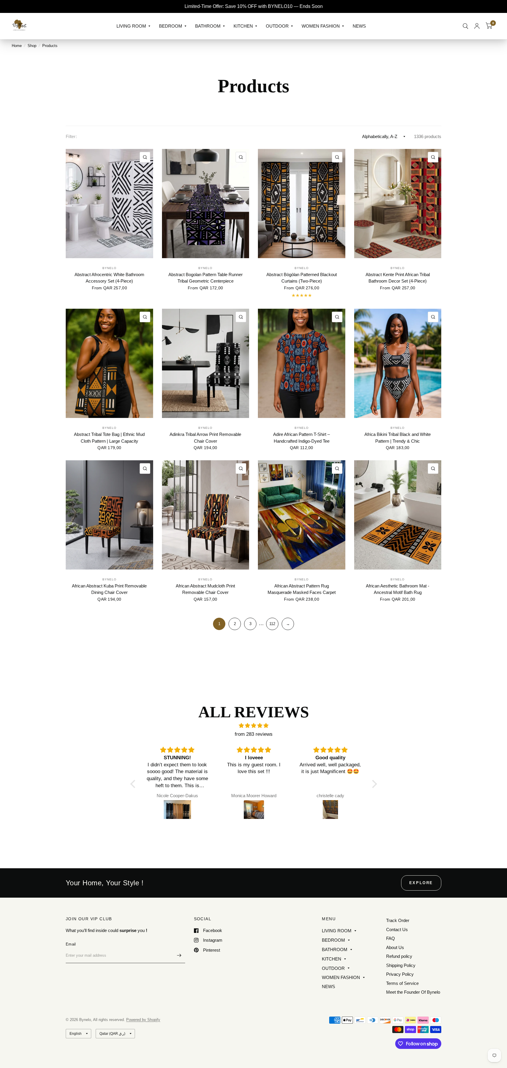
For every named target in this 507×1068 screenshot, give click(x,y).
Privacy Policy (400, 974)
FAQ (390, 938)
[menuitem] (133, 26)
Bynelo (109, 268)
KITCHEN (243, 25)
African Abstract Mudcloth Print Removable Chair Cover (205, 589)
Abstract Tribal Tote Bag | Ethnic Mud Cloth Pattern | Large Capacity (109, 438)
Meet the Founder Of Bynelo (413, 992)
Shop (32, 45)
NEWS (359, 25)
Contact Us (397, 929)
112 (272, 624)
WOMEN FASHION (321, 25)
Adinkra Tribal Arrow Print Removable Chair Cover (205, 438)
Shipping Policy (400, 965)
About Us (395, 947)
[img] (254, 725)
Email (71, 944)
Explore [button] (421, 883)
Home (17, 45)
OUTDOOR (277, 25)
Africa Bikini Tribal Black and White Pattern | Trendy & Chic (397, 438)
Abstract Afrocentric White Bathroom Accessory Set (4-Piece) (109, 278)
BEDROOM (170, 25)
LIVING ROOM (131, 25)
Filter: (71, 136)
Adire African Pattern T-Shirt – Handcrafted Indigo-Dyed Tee (301, 438)
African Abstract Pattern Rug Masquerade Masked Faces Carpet (302, 589)
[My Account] (477, 26)
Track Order (397, 920)
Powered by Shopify (143, 1019)
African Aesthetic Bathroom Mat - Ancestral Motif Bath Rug (397, 589)
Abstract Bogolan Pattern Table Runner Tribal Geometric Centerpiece (205, 278)
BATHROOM (208, 25)
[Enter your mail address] (179, 955)
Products (50, 45)
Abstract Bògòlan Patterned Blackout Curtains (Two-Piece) (301, 278)
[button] (134, 784)
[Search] (465, 26)
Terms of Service (402, 983)
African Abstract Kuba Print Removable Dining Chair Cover (109, 589)
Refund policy (399, 956)
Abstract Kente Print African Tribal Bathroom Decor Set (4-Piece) (398, 278)
